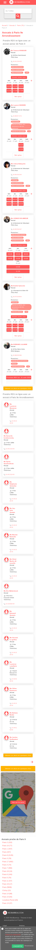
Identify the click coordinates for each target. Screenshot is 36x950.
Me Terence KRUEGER (18, 50)
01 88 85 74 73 (17, 116)
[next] (31, 80)
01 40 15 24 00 (10, 448)
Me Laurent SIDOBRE (18, 105)
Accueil (4, 25)
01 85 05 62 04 (17, 174)
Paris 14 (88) (7, 893)
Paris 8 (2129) (7, 855)
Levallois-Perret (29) (10, 900)
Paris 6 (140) (7, 874)
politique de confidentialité (13, 934)
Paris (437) (6, 852)
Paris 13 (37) (7, 903)
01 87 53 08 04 (17, 296)
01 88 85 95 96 (17, 355)
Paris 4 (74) (6, 865)
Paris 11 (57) (7, 881)
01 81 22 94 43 (17, 61)
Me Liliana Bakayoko (18, 164)
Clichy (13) (6, 890)
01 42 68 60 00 (10, 604)
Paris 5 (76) (6, 877)
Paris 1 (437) (7, 849)
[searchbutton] (18, 16)
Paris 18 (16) (7, 871)
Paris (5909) (7, 887)
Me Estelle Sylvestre (18, 286)
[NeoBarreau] (19, 4)
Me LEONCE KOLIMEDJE (19, 218)
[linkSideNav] (5, 2)
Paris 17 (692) (7, 861)
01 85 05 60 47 (17, 229)
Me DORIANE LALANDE (19, 344)
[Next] (32, 762)
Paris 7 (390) (7, 868)
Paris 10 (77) (7, 845)
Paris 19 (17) (7, 884)
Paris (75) (20, 25)
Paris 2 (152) (7, 842)
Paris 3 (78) (6, 858)
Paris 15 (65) (7, 897)
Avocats (12, 25)
